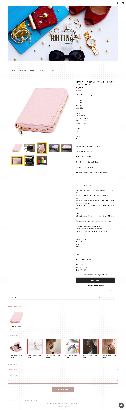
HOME (13, 70)
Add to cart (95, 280)
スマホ (9, 380)
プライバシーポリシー (14, 400)
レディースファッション (14, 369)
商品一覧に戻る (63, 389)
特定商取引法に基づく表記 (30, 400)
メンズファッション (13, 375)
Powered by (61, 406)
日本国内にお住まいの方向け (95, 286)
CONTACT (41, 70)
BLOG (32, 70)
